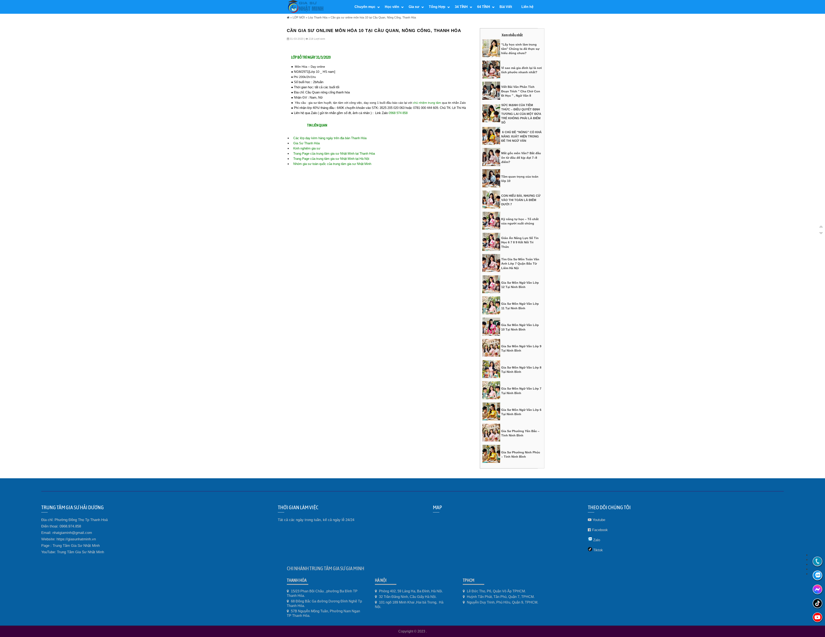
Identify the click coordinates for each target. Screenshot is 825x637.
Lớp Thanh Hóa (317, 17)
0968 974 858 (398, 113)
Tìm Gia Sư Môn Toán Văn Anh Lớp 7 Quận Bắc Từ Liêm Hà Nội (520, 264)
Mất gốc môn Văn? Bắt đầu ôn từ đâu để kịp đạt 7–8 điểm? (521, 157)
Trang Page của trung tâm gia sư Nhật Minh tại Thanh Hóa (334, 153)
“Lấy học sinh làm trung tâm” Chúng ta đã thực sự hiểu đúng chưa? (520, 49)
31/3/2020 (323, 57)
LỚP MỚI (299, 17)
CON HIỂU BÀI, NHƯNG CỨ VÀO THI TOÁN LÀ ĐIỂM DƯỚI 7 (521, 200)
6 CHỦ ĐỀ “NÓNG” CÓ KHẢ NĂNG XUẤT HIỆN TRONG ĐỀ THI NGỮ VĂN (521, 136)
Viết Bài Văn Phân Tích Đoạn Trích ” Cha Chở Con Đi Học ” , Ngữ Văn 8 (520, 91)
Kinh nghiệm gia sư (306, 148)
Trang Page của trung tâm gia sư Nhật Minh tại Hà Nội (331, 158)
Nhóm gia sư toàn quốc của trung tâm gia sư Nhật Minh (332, 164)
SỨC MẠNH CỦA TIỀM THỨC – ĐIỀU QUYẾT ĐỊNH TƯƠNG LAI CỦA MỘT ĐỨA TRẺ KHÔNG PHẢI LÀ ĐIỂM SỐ (521, 113)
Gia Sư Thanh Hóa (306, 143)
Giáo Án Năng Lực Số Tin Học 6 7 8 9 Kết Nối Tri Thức (520, 242)
